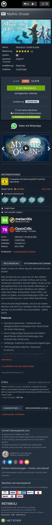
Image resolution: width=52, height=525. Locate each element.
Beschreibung (11, 263)
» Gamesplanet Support (24, 251)
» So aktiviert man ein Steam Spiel (17, 366)
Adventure (20, 47)
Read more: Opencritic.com (39, 382)
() (27, 3)
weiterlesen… (7, 359)
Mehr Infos (46, 189)
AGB (12, 515)
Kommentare (12, 408)
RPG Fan (19, 397)
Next (49, 148)
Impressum (5, 515)
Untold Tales (21, 69)
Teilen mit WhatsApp (29, 125)
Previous (3, 148)
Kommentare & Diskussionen (27, 113)
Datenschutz (20, 515)
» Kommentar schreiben (12, 414)
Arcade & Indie (33, 47)
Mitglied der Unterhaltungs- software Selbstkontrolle (21, 454)
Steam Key (20, 65)
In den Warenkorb (26, 88)
